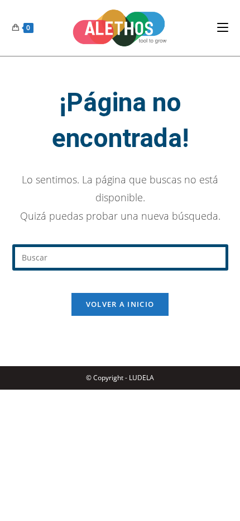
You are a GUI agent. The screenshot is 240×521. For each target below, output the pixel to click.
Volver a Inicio (120, 304)
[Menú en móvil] (222, 27)
